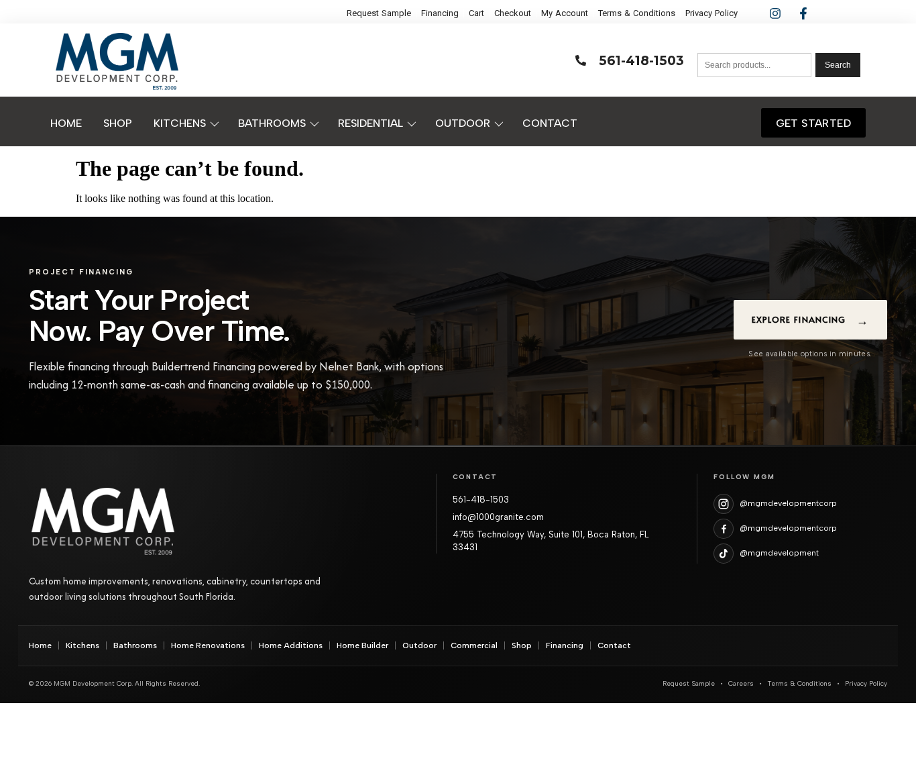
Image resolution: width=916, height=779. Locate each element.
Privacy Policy (866, 683)
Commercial (474, 645)
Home (40, 645)
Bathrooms (135, 645)
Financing (564, 645)
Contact (614, 645)
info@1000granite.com (498, 517)
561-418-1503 (481, 500)
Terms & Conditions (799, 683)
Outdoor (419, 645)
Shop (522, 645)
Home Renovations (208, 645)
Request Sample (689, 683)
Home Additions (291, 645)
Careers (741, 683)
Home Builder (362, 645)
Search (838, 65)
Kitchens (82, 645)
